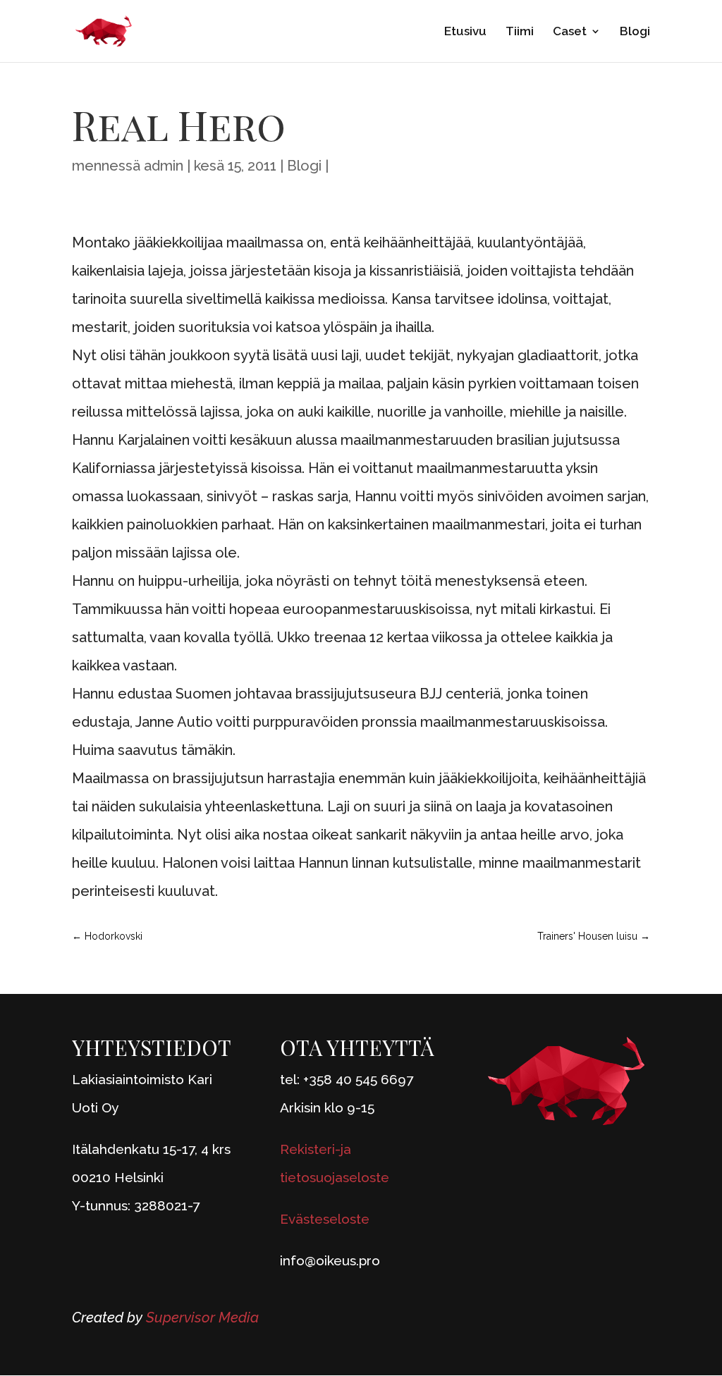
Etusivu (465, 32)
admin (163, 165)
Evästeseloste (324, 1219)
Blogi (635, 32)
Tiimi (520, 32)
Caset (570, 32)
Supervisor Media (202, 1317)
